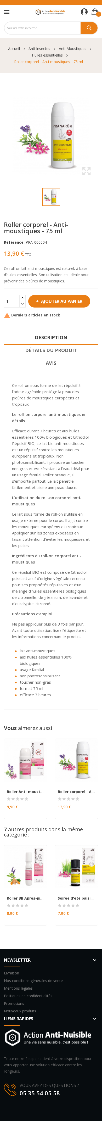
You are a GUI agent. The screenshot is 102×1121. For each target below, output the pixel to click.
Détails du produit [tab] (51, 350)
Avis (51, 363)
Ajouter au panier (61, 301)
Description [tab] (51, 337)
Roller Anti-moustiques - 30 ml (25, 791)
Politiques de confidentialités (28, 995)
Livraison (11, 973)
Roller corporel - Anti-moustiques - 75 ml (76, 791)
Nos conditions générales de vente (33, 980)
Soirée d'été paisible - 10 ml (76, 898)
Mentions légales (18, 988)
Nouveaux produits (20, 1010)
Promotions (14, 1003)
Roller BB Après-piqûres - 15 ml (25, 898)
